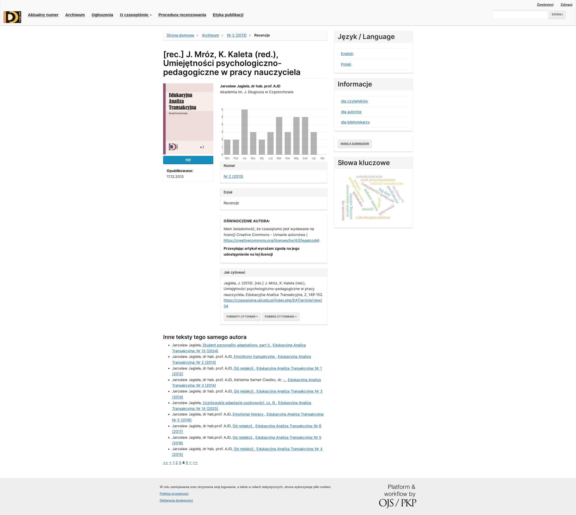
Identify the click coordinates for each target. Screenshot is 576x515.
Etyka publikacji (228, 15)
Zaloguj (566, 4)
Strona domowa (180, 35)
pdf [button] (188, 159)
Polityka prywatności (174, 493)
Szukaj (557, 14)
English (347, 53)
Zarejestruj (545, 4)
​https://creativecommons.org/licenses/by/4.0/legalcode (271, 240)
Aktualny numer (43, 15)
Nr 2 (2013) (237, 35)
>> (195, 462)
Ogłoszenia (102, 15)
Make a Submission (355, 143)
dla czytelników (354, 101)
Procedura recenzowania (182, 15)
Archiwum (75, 15)
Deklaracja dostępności (176, 500)
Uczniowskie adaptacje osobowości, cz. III (239, 402)
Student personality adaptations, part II (237, 345)
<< (165, 462)
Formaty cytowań (241, 316)
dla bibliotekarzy (355, 122)
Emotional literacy (249, 414)
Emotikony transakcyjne (255, 356)
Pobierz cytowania (280, 316)
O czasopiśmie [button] (134, 15)
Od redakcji (244, 368)
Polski (346, 64)
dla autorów (351, 111)
